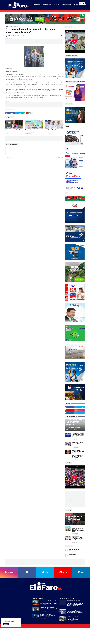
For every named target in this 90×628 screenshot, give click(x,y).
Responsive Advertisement (34, 41)
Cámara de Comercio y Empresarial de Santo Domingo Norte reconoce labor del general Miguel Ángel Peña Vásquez (48, 602)
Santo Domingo (47, 4)
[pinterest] (84, 11)
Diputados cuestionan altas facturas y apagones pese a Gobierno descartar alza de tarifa (13, 131)
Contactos (74, 626)
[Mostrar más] (32, 113)
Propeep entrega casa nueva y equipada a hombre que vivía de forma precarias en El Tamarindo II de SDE (34, 131)
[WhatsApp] (24, 113)
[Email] (29, 113)
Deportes (56, 4)
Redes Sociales (81, 626)
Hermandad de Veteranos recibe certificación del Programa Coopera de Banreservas (48, 609)
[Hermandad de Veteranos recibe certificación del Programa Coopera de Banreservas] (35, 609)
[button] (80, 3)
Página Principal (8, 26)
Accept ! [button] (6, 624)
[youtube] (82, 11)
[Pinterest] (27, 113)
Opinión (76, 4)
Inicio (6, 10)
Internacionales (66, 4)
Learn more (12, 621)
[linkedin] (70, 412)
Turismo (10, 10)
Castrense (14, 10)
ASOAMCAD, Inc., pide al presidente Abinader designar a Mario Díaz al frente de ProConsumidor (78, 444)
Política (19, 10)
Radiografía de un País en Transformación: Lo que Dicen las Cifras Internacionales (47, 615)
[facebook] (70, 407)
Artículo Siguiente (58, 157)
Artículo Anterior (9, 157)
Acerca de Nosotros (66, 626)
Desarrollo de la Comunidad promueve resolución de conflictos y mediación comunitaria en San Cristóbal (53, 131)
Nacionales (37, 4)
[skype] (80, 412)
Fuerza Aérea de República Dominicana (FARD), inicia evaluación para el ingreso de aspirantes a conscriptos (78, 436)
